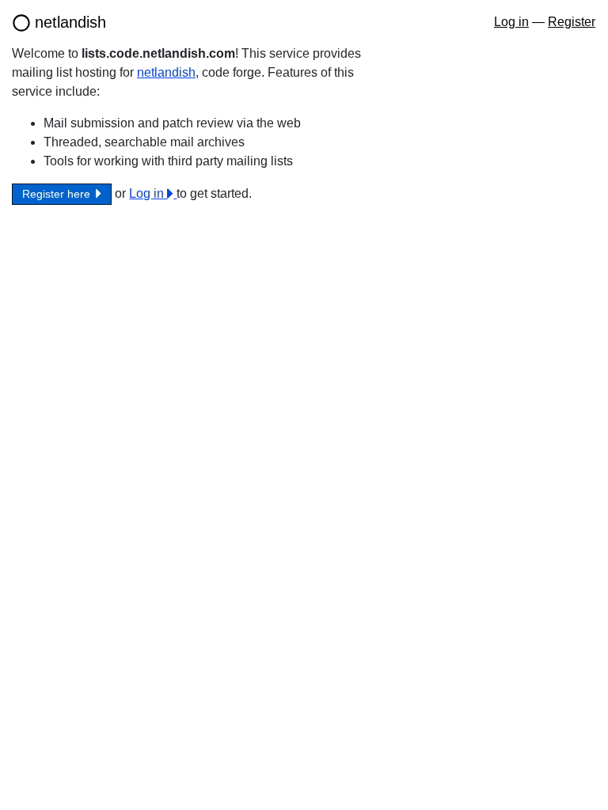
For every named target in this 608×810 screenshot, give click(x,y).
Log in (511, 21)
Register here (57, 193)
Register (571, 21)
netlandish (70, 22)
